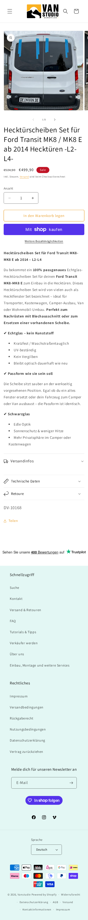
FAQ (13, 621)
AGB (55, 902)
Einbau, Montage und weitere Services (40, 665)
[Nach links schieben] (33, 119)
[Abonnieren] (71, 783)
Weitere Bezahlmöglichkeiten (44, 241)
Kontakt (16, 598)
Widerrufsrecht (70, 894)
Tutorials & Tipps (23, 632)
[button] (9, 11)
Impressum (19, 696)
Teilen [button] (13, 520)
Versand (24, 176)
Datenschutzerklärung (27, 740)
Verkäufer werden (24, 643)
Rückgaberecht (21, 718)
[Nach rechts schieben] (54, 119)
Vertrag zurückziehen (26, 751)
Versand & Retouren (25, 610)
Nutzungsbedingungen (28, 729)
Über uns (17, 654)
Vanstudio (24, 894)
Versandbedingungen (27, 707)
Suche (14, 587)
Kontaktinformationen (36, 909)
